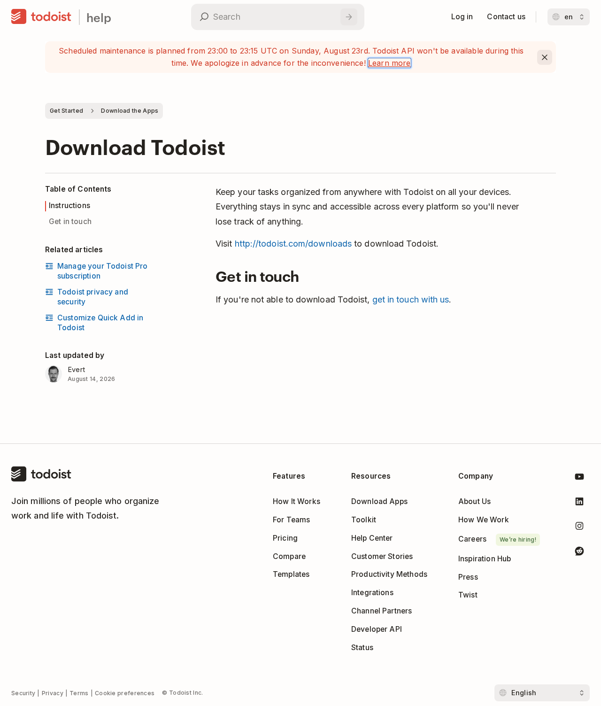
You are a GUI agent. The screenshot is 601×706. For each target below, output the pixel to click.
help (98, 17)
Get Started (66, 110)
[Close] (544, 57)
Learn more (389, 63)
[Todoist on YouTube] (579, 478)
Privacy (52, 693)
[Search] (348, 16)
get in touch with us (410, 299)
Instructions (69, 205)
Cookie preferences (124, 693)
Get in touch (70, 221)
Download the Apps (129, 110)
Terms (79, 693)
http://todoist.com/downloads (293, 243)
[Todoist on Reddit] (579, 553)
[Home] (41, 17)
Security (23, 693)
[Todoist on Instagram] (579, 528)
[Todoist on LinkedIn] (579, 503)
